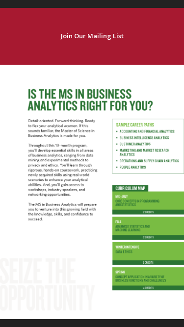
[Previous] (8, 191)
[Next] (175, 191)
